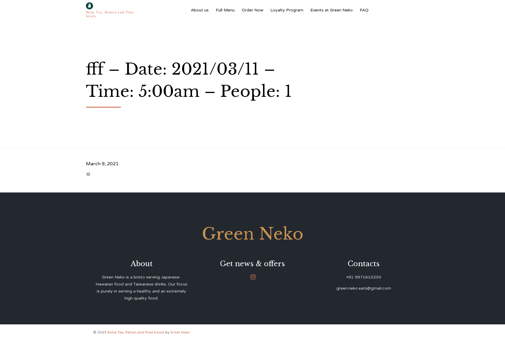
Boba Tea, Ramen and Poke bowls (136, 332)
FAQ (364, 10)
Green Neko (180, 332)
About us (200, 10)
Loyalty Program (286, 10)
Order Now (252, 10)
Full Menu (225, 10)
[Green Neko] (111, 5)
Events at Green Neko (331, 10)
